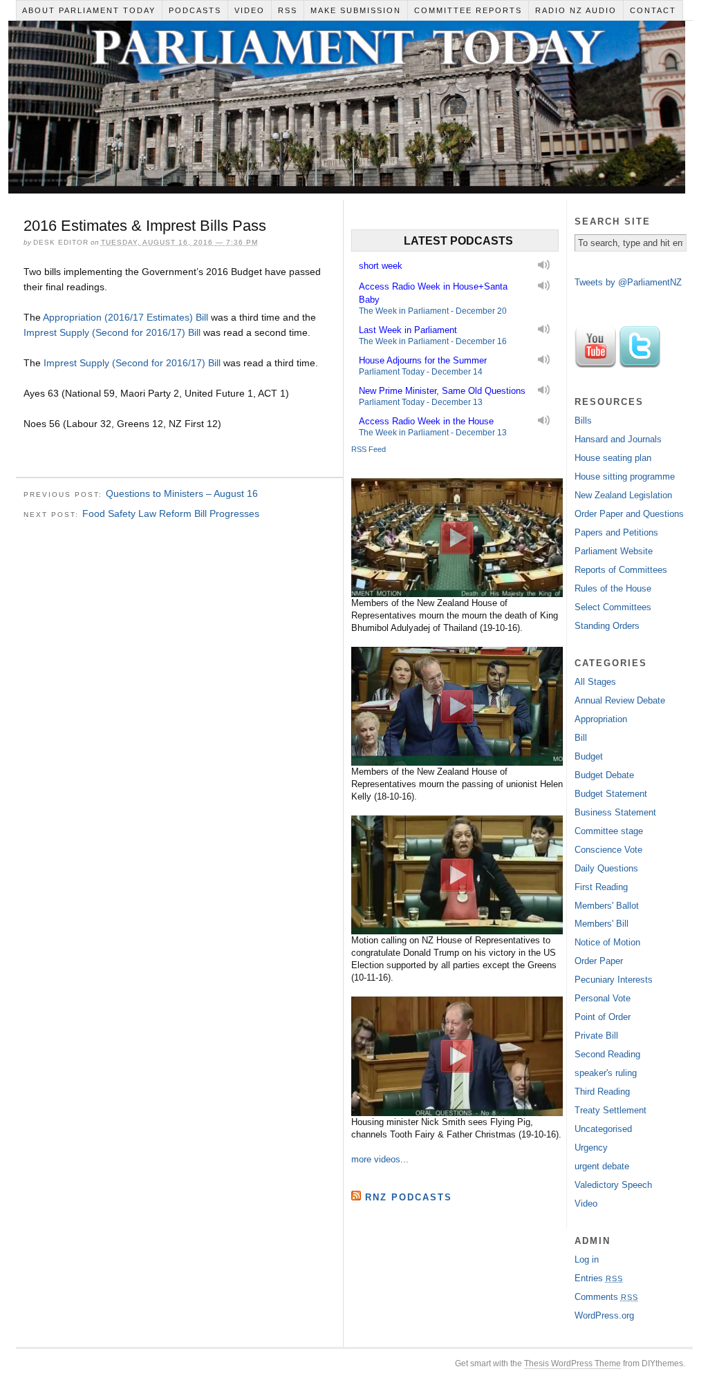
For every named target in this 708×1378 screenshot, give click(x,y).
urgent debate (602, 1166)
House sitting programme (625, 476)
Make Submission (355, 10)
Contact (653, 10)
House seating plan (613, 458)
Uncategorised (603, 1129)
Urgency (591, 1147)
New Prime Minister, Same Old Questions (442, 391)
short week (380, 266)
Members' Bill (601, 923)
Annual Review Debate (620, 700)
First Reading (601, 887)
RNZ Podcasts (408, 1197)
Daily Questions (606, 868)
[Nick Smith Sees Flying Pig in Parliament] (457, 1056)
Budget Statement (611, 794)
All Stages (595, 682)
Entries (599, 1278)
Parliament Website (614, 551)
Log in (587, 1259)
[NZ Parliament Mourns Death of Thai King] (457, 537)
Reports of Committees (621, 570)
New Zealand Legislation (623, 495)
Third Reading (602, 1091)
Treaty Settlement (610, 1110)
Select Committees (613, 607)
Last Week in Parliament (408, 330)
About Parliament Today (89, 10)
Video (249, 10)
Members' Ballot (607, 905)
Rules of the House (613, 588)
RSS (287, 10)
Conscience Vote (608, 849)
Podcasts (195, 10)
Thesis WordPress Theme (572, 1363)
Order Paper (599, 961)
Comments (606, 1297)
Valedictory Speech (613, 1185)
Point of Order (603, 1017)
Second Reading (607, 1054)
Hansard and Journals (618, 439)
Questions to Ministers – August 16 (182, 493)
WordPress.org (604, 1315)
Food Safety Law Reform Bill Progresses (170, 513)
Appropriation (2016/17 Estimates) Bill (125, 317)
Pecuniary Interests (614, 979)
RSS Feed (368, 449)
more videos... (380, 1159)
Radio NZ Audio (576, 10)
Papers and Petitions (616, 532)
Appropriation (601, 719)
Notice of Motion (607, 942)
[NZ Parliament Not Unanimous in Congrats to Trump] (457, 874)
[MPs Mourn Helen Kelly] (457, 706)
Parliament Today (346, 110)
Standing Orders (607, 626)
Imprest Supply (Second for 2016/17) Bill (112, 332)
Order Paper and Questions (629, 514)
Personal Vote (603, 998)
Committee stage (609, 831)
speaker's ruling (606, 1073)
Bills (583, 420)
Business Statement (615, 812)
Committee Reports (468, 10)
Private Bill (596, 1035)
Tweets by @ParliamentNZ (628, 282)
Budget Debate (604, 775)
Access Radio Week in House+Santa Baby (433, 293)
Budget (589, 756)
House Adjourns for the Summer (423, 360)
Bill (581, 738)
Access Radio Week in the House (426, 421)
